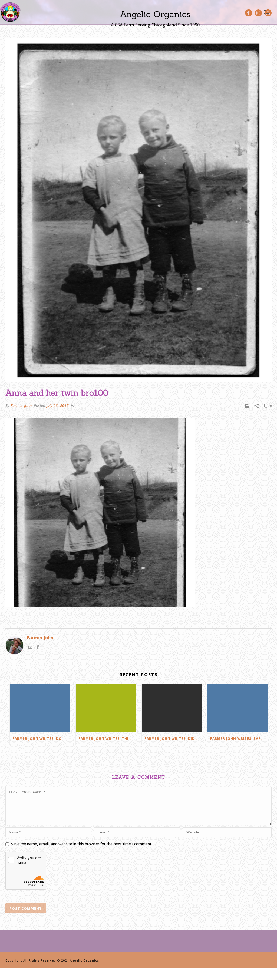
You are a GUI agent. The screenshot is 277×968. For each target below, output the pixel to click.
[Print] (247, 405)
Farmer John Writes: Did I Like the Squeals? (173, 738)
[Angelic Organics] (10, 12)
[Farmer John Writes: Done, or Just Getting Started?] (40, 708)
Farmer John (21, 405)
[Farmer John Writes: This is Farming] (106, 708)
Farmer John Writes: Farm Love (239, 738)
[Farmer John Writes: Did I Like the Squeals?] (172, 708)
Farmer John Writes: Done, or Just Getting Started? (41, 738)
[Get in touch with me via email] (30, 648)
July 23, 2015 (57, 405)
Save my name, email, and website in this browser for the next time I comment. (81, 843)
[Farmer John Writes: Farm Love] (237, 708)
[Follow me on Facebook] (38, 648)
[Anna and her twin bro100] (138, 210)
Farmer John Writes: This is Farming (107, 738)
